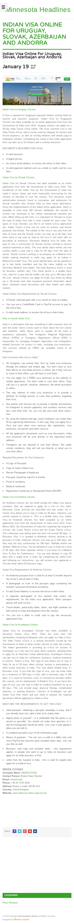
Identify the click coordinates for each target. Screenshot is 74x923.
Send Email (16, 779)
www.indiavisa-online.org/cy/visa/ (30, 793)
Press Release (10, 902)
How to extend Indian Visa (16, 318)
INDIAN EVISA (29, 772)
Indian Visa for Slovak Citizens (18, 177)
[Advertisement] (28, 866)
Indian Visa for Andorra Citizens (19, 497)
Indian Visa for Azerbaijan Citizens (20, 624)
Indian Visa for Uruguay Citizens (19, 109)
